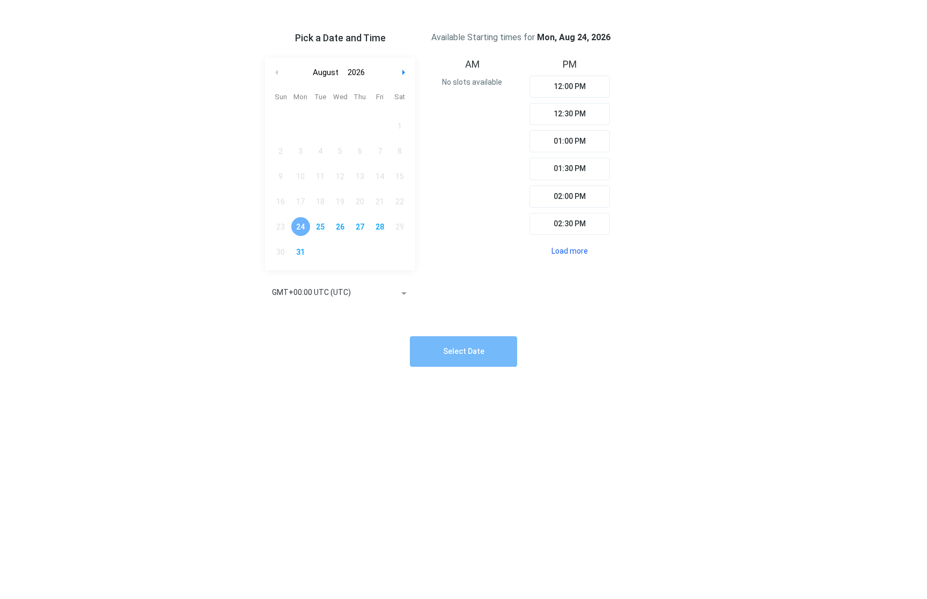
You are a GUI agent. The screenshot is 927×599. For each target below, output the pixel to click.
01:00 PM (570, 141)
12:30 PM (570, 113)
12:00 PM (570, 86)
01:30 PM (570, 168)
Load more (569, 251)
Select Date (463, 351)
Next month (405, 72)
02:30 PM (570, 223)
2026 (356, 72)
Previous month (276, 72)
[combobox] (340, 293)
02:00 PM (570, 196)
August (326, 72)
